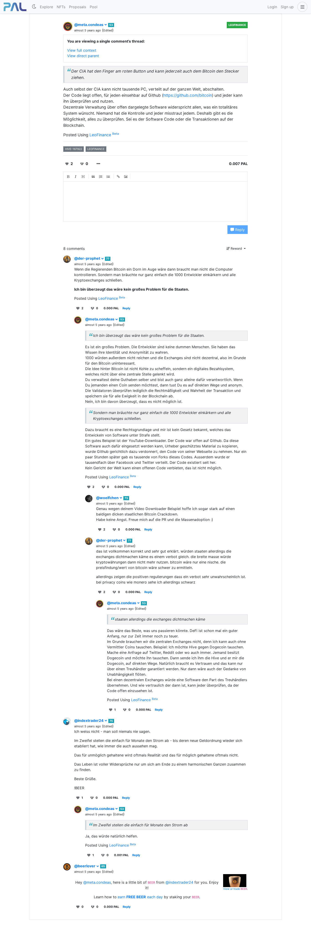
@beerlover (85, 866)
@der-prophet (87, 258)
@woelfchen (108, 497)
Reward (236, 248)
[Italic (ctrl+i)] (76, 176)
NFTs (61, 7)
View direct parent (83, 55)
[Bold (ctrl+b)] (68, 176)
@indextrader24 (89, 720)
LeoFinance (237, 25)
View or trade (232, 888)
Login (272, 7)
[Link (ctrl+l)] (118, 176)
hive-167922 (73, 149)
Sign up (287, 7)
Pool (93, 7)
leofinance (96, 149)
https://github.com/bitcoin (187, 95)
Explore (46, 7)
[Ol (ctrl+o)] (101, 176)
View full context (81, 50)
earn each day (141, 897)
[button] (301, 7)
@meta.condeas (89, 24)
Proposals (77, 7)
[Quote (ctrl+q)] (93, 176)
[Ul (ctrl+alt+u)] (108, 176)
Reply (239, 229)
